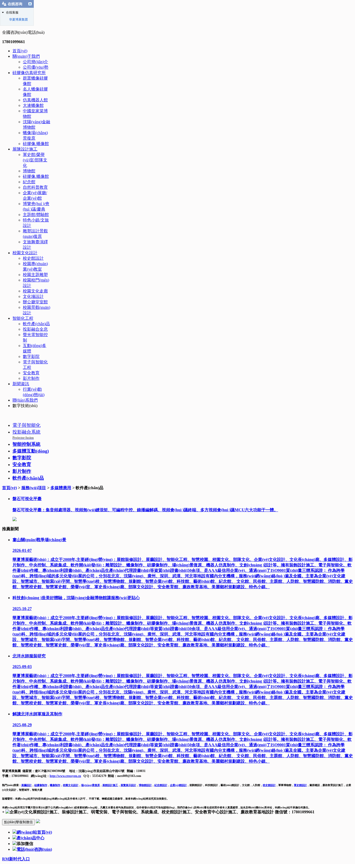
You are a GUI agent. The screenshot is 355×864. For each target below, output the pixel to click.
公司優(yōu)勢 (35, 67)
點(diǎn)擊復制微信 (18, 822)
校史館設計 (33, 258)
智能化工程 (22, 318)
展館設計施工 (110, 785)
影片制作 (31, 378)
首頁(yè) (19, 51)
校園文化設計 (24, 253)
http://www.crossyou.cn (65, 776)
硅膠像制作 (40, 785)
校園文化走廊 (35, 291)
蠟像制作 (55, 785)
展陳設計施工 (24, 149)
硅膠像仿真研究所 (29, 72)
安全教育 (31, 373)
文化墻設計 (33, 296)
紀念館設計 (160, 785)
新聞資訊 (20, 384)
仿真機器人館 (35, 100)
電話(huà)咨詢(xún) (34, 849)
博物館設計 (145, 785)
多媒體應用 (60, 488)
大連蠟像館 (33, 105)
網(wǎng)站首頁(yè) (34, 832)
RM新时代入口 (16, 859)
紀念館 (29, 182)
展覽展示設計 (128, 785)
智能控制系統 (26, 444)
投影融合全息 (35, 329)
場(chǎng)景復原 (90, 785)
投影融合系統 (26, 434)
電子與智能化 (26, 425)
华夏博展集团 (18, 19)
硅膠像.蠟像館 (36, 143)
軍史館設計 (300, 785)
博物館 (29, 171)
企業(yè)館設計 (178, 785)
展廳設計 (26, 785)
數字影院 (31, 356)
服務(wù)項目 (33, 488)
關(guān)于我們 (26, 56)
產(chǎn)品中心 (30, 838)
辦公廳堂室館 (35, 302)
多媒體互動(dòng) (30, 451)
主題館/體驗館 (36, 214)
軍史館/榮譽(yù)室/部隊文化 (35, 160)
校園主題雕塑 (35, 274)
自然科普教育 (35, 187)
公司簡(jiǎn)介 (35, 62)
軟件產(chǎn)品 (36, 324)
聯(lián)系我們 (25, 400)
